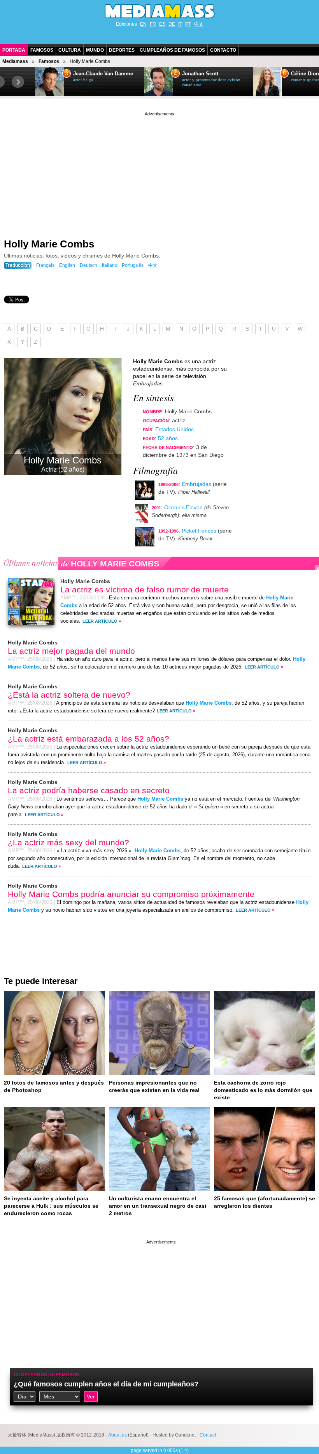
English (67, 265)
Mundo (95, 50)
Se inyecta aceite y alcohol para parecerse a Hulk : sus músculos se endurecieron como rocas (51, 1205)
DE (171, 24)
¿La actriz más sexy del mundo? (68, 842)
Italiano (109, 265)
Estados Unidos (174, 429)
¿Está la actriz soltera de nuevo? (69, 694)
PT (188, 24)
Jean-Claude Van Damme (103, 74)
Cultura (69, 50)
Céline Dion (305, 74)
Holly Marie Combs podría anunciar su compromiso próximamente (131, 894)
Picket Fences (199, 531)
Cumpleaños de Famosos (172, 50)
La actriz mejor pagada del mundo (71, 650)
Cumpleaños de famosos (46, 1374)
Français (45, 265)
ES (162, 24)
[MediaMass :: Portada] (159, 11)
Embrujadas (196, 484)
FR (153, 24)
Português (133, 265)
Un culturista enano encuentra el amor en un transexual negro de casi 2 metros (157, 1205)
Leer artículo (99, 621)
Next (18, 82)
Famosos (41, 50)
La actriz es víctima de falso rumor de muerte (144, 589)
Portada (13, 50)
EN (143, 24)
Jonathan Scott (200, 74)
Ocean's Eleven (183, 507)
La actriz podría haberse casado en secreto (89, 790)
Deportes (122, 50)
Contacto (223, 50)
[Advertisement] (159, 172)
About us (117, 1435)
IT (180, 24)
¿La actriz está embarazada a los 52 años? (88, 738)
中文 (198, 24)
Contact (208, 1435)
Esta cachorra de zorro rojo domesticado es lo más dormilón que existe (263, 1090)
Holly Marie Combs (49, 244)
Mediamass (15, 61)
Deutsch (88, 265)
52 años (168, 438)
